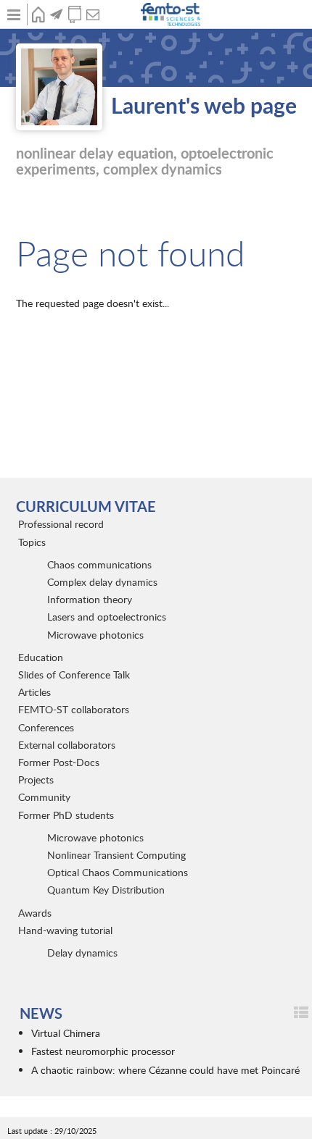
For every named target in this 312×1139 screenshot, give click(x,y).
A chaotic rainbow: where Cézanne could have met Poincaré (165, 1070)
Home (38, 14)
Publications (74, 14)
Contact (92, 14)
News (56, 14)
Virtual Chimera (65, 1033)
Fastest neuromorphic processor (103, 1051)
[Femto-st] (172, 14)
